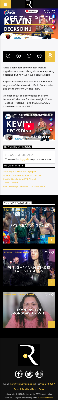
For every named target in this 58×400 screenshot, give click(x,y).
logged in (25, 159)
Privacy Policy (38, 389)
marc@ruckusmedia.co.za (22, 384)
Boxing (8, 35)
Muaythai (48, 35)
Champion (20, 210)
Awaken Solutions (45, 398)
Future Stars (22, 252)
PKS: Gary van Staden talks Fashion (30, 269)
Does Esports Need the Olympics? (20, 171)
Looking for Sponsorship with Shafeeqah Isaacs (29, 313)
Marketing (10, 294)
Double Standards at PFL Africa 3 (20, 179)
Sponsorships (26, 294)
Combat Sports (23, 35)
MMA (37, 35)
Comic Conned (10, 182)
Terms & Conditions (22, 389)
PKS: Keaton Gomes (29, 225)
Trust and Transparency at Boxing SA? (22, 175)
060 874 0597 (47, 384)
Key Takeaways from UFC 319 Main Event (24, 186)
